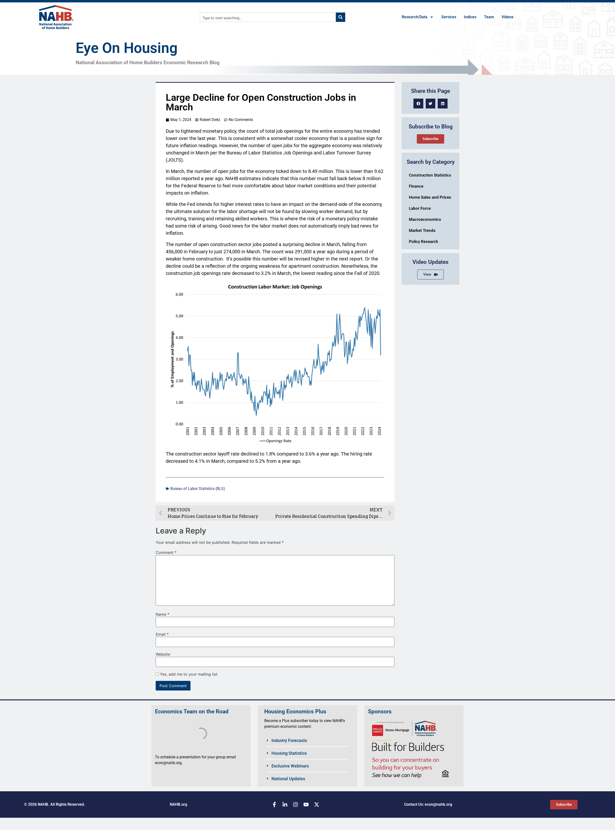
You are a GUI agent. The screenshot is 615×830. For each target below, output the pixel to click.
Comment (166, 552)
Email (162, 634)
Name (162, 614)
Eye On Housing (127, 48)
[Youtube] (306, 804)
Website (163, 654)
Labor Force (420, 208)
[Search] (340, 17)
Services (448, 17)
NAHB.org (178, 804)
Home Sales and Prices (430, 197)
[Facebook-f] (274, 804)
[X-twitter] (316, 804)
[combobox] (268, 17)
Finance (416, 186)
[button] (418, 103)
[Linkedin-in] (285, 804)
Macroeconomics (425, 219)
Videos (507, 17)
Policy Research (423, 241)
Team (489, 17)
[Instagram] (295, 804)
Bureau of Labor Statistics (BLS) (197, 488)
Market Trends (422, 230)
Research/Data (414, 17)
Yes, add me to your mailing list (188, 674)
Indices (470, 17)
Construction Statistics (430, 175)
